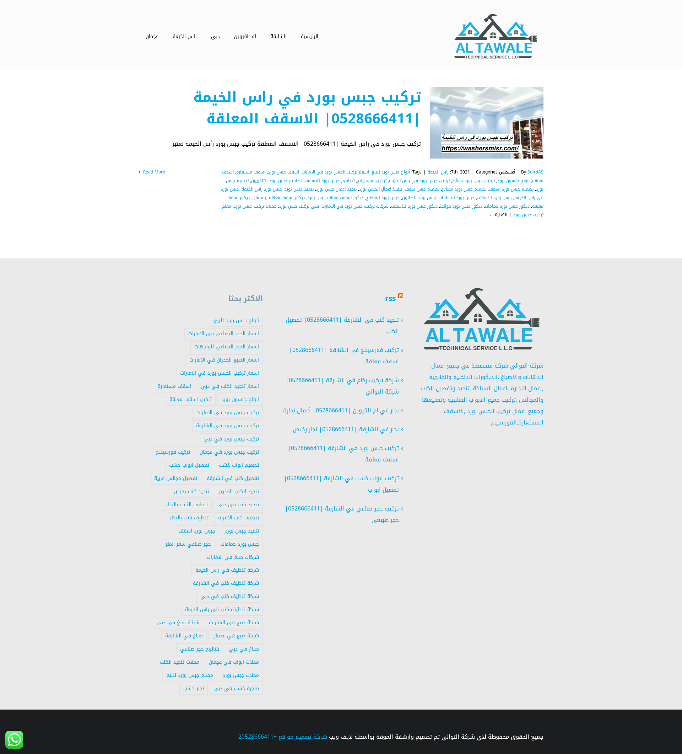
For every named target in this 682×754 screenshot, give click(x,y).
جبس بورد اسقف (197, 531)
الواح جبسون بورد (513, 181)
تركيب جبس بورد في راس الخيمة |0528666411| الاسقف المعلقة (307, 108)
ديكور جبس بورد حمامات (507, 206)
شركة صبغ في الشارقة (234, 622)
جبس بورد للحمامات (457, 198)
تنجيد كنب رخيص (191, 491)
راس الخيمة (438, 172)
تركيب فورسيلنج (371, 181)
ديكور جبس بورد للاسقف (414, 206)
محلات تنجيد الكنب (179, 662)
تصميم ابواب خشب (239, 465)
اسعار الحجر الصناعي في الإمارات (223, 333)
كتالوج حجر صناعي (199, 649)
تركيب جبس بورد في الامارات (227, 412)
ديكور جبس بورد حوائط (461, 206)
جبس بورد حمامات (240, 544)
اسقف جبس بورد (283, 172)
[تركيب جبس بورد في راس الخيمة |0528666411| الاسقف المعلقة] (486, 123)
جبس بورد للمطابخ (383, 198)
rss (390, 299)
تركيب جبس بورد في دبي (231, 439)
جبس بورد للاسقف (494, 198)
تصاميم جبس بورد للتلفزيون (276, 181)
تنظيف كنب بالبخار (189, 518)
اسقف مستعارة (250, 172)
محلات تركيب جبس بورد (255, 206)
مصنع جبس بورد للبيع (189, 675)
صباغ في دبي (244, 649)
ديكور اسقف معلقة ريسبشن (279, 198)
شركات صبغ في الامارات (233, 557)
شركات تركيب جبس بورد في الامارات (355, 206)
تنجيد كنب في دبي (238, 504)
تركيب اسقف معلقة (190, 399)
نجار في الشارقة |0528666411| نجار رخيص (346, 429)
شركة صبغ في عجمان (235, 636)
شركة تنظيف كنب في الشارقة (226, 583)
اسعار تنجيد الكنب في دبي (230, 386)
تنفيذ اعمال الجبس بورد (380, 189)
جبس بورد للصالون (419, 198)
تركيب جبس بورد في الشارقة (227, 426)
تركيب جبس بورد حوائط (473, 181)
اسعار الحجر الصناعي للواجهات (226, 347)
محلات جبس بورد (241, 675)
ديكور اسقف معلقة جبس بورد (335, 198)
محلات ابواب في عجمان (234, 662)
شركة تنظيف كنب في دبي (229, 596)
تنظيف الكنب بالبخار (187, 504)
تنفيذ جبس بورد (299, 189)
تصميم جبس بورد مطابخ (464, 189)
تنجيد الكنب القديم (239, 491)
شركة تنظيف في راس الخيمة (227, 570)
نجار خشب (193, 688)
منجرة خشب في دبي (236, 688)
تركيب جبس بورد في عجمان (229, 452)
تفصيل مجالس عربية (175, 478)
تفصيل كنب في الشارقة (233, 478)
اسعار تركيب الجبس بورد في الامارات (335, 172)
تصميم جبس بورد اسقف (511, 189)
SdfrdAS (535, 172)
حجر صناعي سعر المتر (188, 544)
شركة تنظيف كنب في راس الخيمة (222, 609)
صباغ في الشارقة (184, 636)
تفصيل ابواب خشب (189, 465)
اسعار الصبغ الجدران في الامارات (224, 360)
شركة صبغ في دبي (178, 622)
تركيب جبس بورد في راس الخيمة (419, 181)
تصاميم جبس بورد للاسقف (329, 181)
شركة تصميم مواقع (302, 736)
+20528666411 (257, 736)
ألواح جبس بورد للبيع (391, 172)
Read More (153, 172)
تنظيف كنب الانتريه (238, 518)
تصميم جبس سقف (422, 189)
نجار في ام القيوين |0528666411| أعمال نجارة (341, 410)
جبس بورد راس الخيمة (262, 189)
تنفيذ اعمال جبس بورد (336, 189)
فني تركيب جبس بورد (299, 206)
